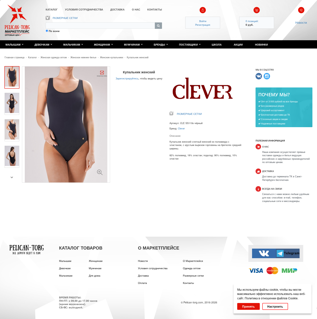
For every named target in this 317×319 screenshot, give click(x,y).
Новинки (261, 44)
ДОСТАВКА (117, 9)
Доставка (143, 275)
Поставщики (188, 44)
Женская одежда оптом (54, 57)
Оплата (142, 283)
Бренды (159, 44)
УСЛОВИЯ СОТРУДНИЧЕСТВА (84, 9)
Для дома (94, 275)
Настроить (275, 306)
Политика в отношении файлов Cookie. (271, 298)
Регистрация (202, 24)
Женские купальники (111, 57)
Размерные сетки (193, 275)
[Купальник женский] (100, 172)
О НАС (136, 9)
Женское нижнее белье (83, 57)
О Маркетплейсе (193, 261)
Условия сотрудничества (152, 268)
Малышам (13, 44)
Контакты (188, 283)
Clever (181, 128)
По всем (54, 31)
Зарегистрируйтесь (127, 78)
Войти (202, 21)
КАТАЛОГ (52, 9)
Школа (217, 44)
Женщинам (102, 44)
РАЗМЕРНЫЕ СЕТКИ (65, 18)
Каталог (32, 57)
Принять (248, 306)
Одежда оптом (192, 268)
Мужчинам (132, 44)
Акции (238, 44)
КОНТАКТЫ (154, 9)
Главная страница (14, 57)
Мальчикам (71, 44)
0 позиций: (252, 21)
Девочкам (41, 44)
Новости (301, 22)
